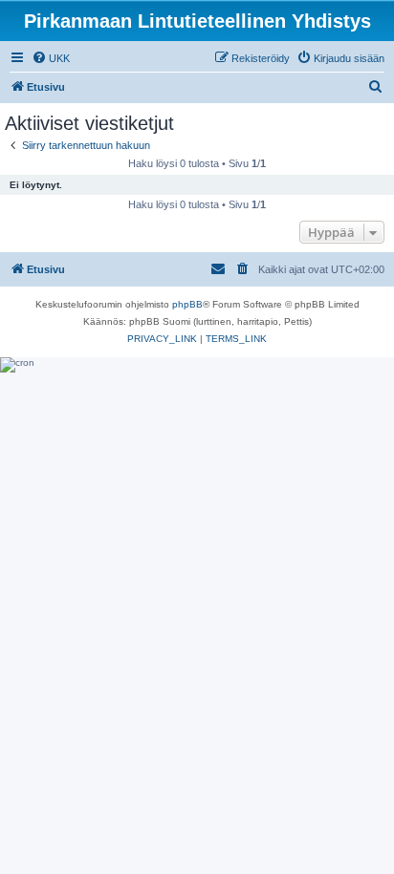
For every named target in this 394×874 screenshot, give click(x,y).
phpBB (187, 304)
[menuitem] (51, 58)
